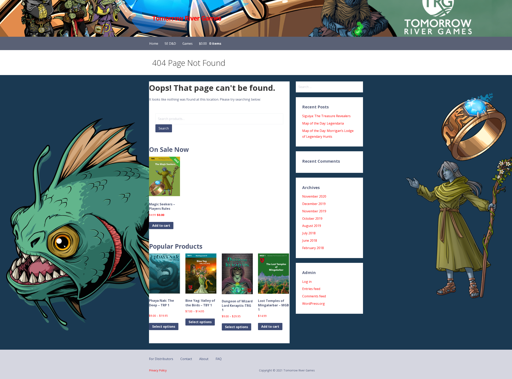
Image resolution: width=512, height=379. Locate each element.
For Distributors (161, 359)
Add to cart (161, 225)
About (203, 359)
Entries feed (311, 289)
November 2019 (314, 211)
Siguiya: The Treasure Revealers (326, 116)
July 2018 (309, 233)
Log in (307, 281)
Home (153, 43)
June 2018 (309, 240)
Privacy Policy (158, 370)
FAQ (219, 359)
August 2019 (311, 226)
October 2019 (312, 218)
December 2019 (314, 204)
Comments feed (314, 296)
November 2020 (314, 196)
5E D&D (170, 43)
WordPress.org (313, 303)
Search (164, 128)
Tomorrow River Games (186, 18)
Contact (186, 359)
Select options (163, 326)
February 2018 (313, 248)
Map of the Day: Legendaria (323, 123)
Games (187, 43)
